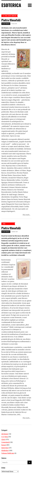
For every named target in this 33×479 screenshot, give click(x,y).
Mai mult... (26, 215)
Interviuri (5, 448)
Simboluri (13, 15)
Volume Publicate (7, 453)
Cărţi (4, 223)
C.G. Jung (5, 15)
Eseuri (9, 15)
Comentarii (5, 442)
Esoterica (11, 5)
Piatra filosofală (11, 20)
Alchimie (4, 434)
